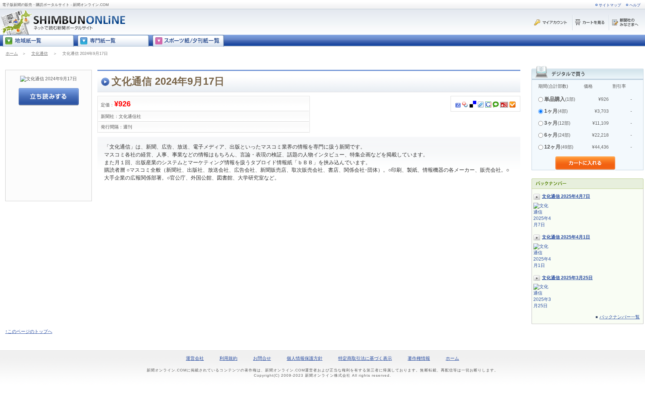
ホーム (12, 53)
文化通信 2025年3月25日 (567, 277)
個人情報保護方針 (304, 358)
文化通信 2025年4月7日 (566, 196)
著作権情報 (419, 358)
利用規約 (228, 358)
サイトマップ (610, 5)
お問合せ (262, 358)
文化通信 (39, 53)
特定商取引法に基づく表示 (365, 358)
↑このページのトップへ (28, 331)
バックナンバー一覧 (619, 317)
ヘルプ (635, 5)
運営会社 (195, 358)
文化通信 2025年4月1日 (566, 237)
